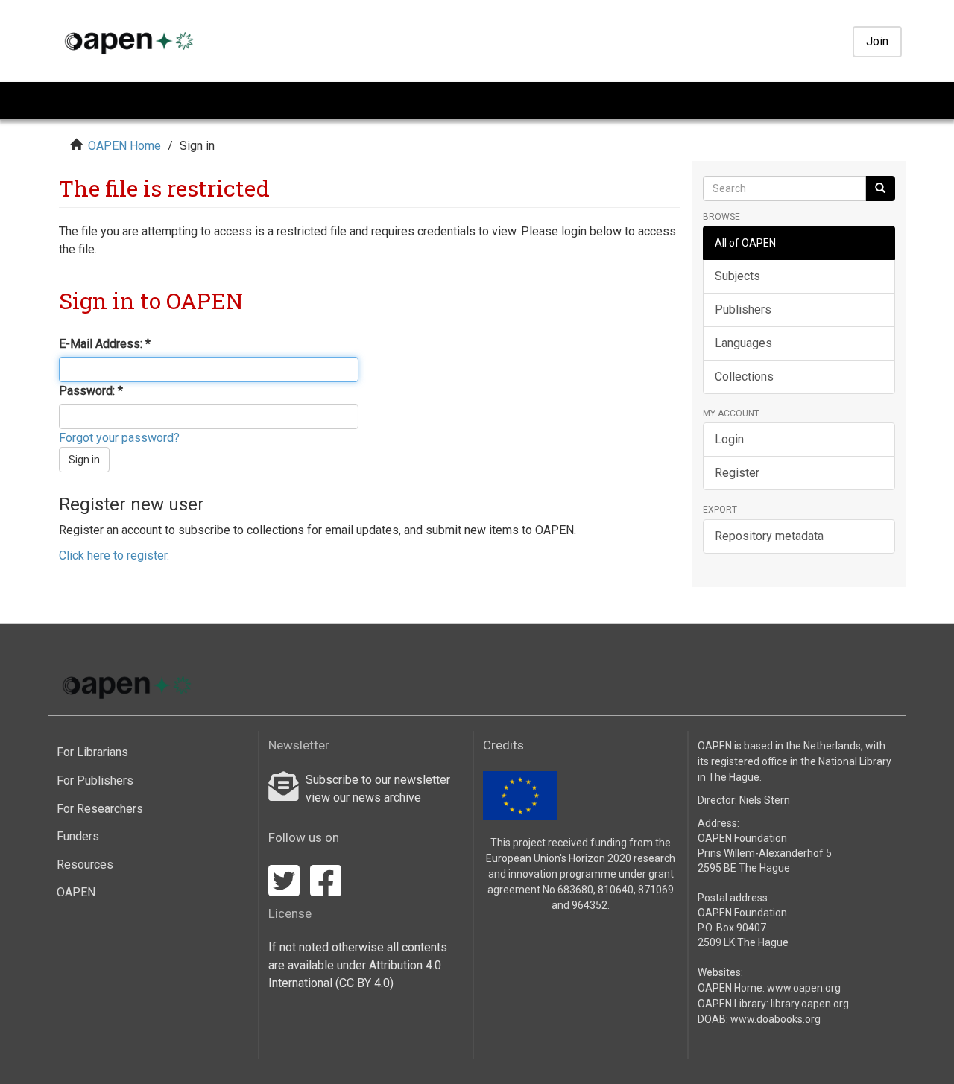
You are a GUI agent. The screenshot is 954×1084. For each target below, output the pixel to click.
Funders (78, 836)
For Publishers (95, 780)
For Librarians (92, 752)
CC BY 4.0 (364, 983)
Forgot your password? (119, 438)
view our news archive (363, 797)
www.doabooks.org (775, 1019)
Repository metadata (769, 536)
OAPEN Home (124, 146)
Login (729, 439)
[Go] (880, 188)
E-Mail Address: (102, 344)
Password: (88, 391)
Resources (85, 865)
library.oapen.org (810, 1003)
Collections (744, 377)
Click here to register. (114, 555)
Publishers (743, 309)
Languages (743, 343)
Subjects (737, 276)
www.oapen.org (804, 988)
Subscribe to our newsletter (378, 780)
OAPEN (76, 892)
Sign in (84, 460)
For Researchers (100, 809)
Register (737, 473)
